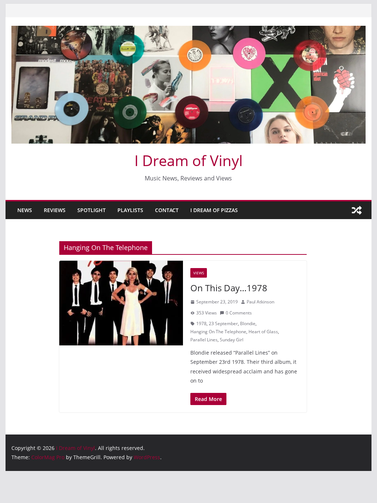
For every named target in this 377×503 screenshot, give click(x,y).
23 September (223, 323)
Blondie (248, 323)
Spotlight (91, 210)
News (24, 210)
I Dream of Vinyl (188, 160)
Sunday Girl (231, 340)
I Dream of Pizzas (214, 210)
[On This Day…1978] (121, 303)
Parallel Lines (204, 340)
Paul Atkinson (260, 302)
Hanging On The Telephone (218, 331)
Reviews (55, 210)
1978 (201, 323)
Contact (167, 210)
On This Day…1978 (228, 288)
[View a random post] (357, 210)
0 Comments (239, 313)
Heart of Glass (263, 331)
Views (198, 272)
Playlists (130, 210)
